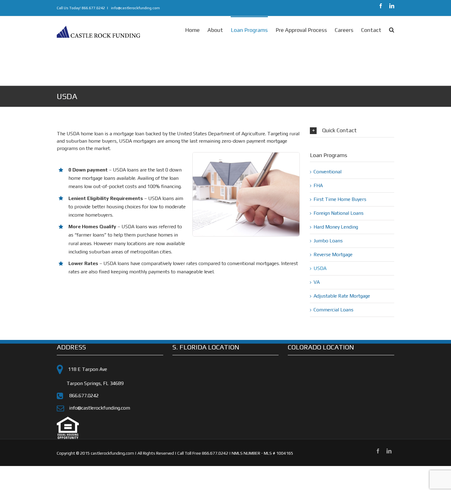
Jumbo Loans (328, 241)
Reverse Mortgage (333, 254)
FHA (318, 185)
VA (317, 282)
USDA (320, 268)
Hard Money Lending (336, 227)
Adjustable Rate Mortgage (342, 296)
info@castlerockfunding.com (135, 8)
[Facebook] (380, 5)
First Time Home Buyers (340, 199)
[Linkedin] (391, 5)
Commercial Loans (333, 310)
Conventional (327, 172)
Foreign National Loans (339, 213)
